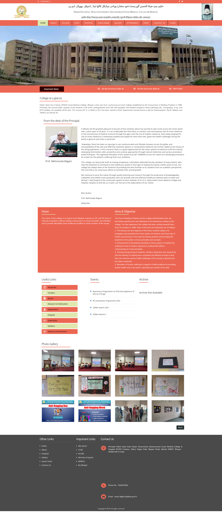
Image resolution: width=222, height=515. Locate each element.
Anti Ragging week (101, 312)
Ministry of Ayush (85, 457)
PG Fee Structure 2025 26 (121, 89)
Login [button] (173, 23)
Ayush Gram (47, 461)
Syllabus (51, 326)
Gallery (118, 23)
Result (50, 298)
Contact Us (159, 23)
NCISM (81, 453)
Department (53, 309)
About (54, 23)
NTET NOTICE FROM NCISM (158, 89)
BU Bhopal (82, 465)
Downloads (52, 320)
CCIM (80, 450)
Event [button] (146, 23)
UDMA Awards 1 (100, 305)
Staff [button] (76, 23)
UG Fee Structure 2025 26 (86, 89)
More (180, 427)
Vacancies (52, 287)
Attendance (132, 23)
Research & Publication (58, 304)
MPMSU (81, 461)
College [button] (65, 23)
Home (43, 23)
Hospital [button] (88, 23)
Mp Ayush (82, 446)
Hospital (51, 315)
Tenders (51, 293)
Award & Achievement (57, 331)
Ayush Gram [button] (103, 23)
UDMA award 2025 (101, 298)
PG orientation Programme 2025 (106, 292)
